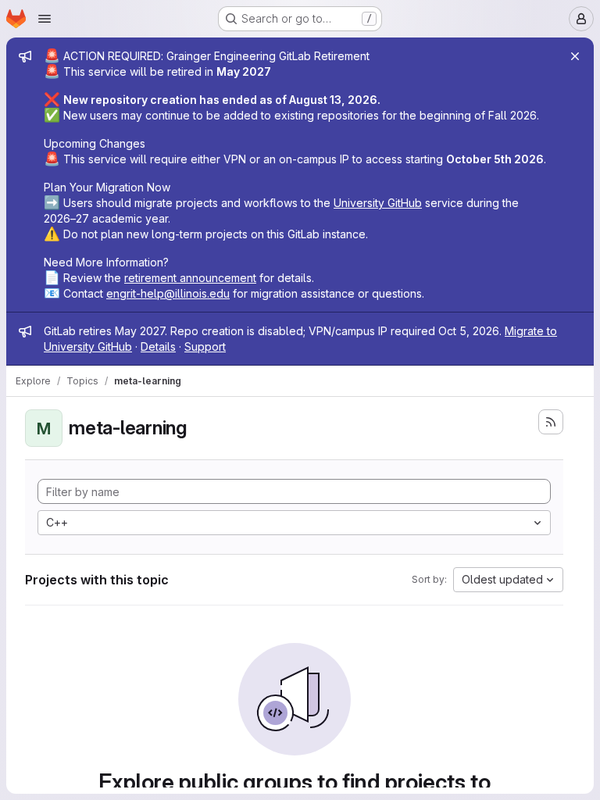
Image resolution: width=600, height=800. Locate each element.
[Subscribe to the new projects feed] (550, 421)
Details (158, 346)
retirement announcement (190, 277)
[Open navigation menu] (44, 18)
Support (205, 346)
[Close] (575, 56)
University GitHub (378, 202)
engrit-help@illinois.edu (168, 293)
